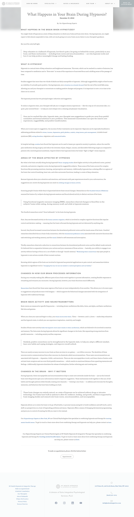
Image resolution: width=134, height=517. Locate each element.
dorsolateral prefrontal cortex (74, 233)
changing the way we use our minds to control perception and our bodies (67, 266)
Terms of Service (22, 504)
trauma (49, 132)
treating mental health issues (50, 436)
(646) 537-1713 (112, 495)
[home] (11, 3)
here (109, 422)
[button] (50, 3)
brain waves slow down (63, 316)
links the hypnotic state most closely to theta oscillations (60, 327)
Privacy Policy (22, 501)
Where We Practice (22, 499)
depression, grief (58, 132)
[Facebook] (56, 503)
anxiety (72, 132)
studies (37, 144)
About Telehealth (22, 496)
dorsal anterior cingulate (56, 219)
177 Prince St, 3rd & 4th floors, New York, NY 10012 (112, 486)
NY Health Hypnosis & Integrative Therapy (22, 486)
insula (54, 237)
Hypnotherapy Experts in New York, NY (37, 418)
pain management (90, 132)
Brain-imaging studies (65, 162)
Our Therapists (22, 494)
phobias (67, 132)
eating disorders (37, 136)
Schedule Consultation (22, 491)
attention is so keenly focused (74, 85)
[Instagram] (64, 503)
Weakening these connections (86, 251)
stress (44, 132)
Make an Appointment (22, 489)
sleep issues (80, 132)
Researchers (25, 288)
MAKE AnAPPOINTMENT (126, 3)
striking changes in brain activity (69, 183)
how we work (32, 3)
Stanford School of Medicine (98, 191)
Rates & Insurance (71, 3)
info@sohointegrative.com (112, 503)
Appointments (67, 457)
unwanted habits (60, 136)
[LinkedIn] (72, 503)
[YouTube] (81, 503)
